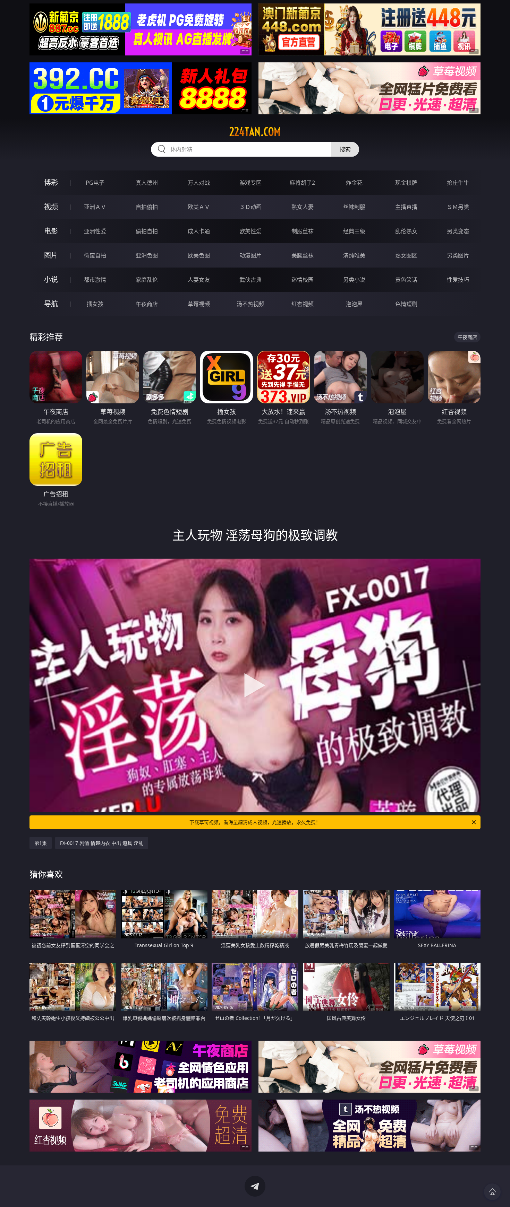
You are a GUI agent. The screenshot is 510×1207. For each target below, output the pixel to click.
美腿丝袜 (302, 255)
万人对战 (199, 182)
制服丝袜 (302, 231)
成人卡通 (199, 231)
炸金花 (354, 182)
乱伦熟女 (406, 231)
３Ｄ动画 (250, 207)
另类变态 (458, 231)
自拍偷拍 (147, 207)
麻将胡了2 (302, 182)
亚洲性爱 (95, 231)
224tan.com (255, 132)
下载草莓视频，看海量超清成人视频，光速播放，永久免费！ (255, 822)
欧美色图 (199, 255)
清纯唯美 (354, 255)
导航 (51, 303)
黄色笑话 (406, 279)
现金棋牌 (406, 182)
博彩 (51, 182)
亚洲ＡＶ (95, 207)
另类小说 (354, 279)
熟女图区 (406, 255)
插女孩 (95, 304)
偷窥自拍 (95, 255)
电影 (51, 231)
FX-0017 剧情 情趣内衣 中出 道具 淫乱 (101, 843)
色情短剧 (406, 304)
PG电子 (95, 182)
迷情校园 (302, 279)
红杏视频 (302, 304)
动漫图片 (250, 255)
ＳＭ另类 (458, 207)
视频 (51, 206)
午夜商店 (147, 304)
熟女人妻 (302, 207)
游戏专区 (250, 182)
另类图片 (458, 255)
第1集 (40, 843)
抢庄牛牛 (458, 182)
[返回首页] (492, 1191)
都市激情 (95, 279)
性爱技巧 (458, 279)
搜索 (345, 149)
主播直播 (406, 207)
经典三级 (354, 231)
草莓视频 (199, 304)
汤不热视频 (250, 304)
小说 (51, 279)
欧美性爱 (250, 231)
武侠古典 (250, 279)
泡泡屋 (354, 304)
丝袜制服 (354, 207)
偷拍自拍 (147, 231)
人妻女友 (199, 279)
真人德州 (147, 182)
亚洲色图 (147, 255)
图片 (51, 255)
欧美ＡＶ (199, 207)
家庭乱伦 (147, 279)
